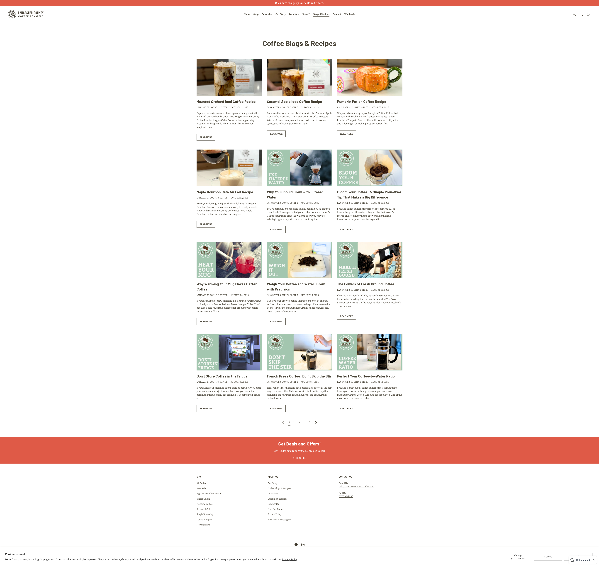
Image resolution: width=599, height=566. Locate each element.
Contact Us (273, 504)
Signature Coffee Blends (209, 493)
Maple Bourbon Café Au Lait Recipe (225, 192)
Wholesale (349, 14)
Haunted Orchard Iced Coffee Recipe (226, 101)
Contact (337, 14)
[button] (581, 14)
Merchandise (203, 524)
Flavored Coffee (205, 504)
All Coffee (202, 483)
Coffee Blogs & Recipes (279, 488)
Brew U (306, 14)
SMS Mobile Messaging (279, 519)
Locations (294, 14)
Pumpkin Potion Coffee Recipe (361, 101)
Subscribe (267, 14)
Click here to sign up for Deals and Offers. (299, 3)
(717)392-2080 (346, 496)
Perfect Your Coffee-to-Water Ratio (366, 376)
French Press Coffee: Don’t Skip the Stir (299, 376)
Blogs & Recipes (321, 14)
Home (247, 14)
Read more (206, 137)
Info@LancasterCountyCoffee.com (356, 486)
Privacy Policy (289, 559)
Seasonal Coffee (205, 509)
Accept (548, 556)
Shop (256, 14)
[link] (283, 422)
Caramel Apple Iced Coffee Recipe (294, 101)
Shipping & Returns (277, 499)
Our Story (280, 14)
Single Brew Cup (205, 514)
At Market (273, 493)
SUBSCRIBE (299, 458)
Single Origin (203, 499)
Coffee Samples (204, 519)
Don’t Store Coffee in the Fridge (222, 376)
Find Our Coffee (276, 509)
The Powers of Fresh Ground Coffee (365, 284)
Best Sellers (203, 488)
